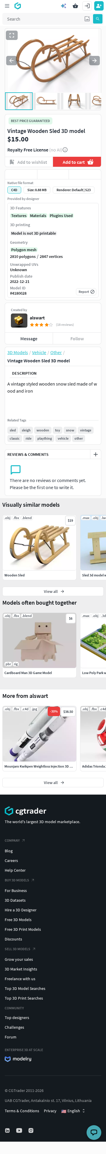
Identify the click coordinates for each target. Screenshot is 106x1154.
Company (12, 840)
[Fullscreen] (12, 35)
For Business (16, 890)
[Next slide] (94, 60)
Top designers (17, 1017)
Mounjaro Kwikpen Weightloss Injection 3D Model (41, 766)
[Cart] (75, 6)
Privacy (50, 1110)
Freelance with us (20, 978)
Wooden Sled (14, 575)
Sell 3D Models (17, 949)
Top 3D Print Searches (24, 998)
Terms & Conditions (22, 1110)
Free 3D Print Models (23, 929)
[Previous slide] (11, 60)
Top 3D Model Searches (25, 988)
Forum (10, 1037)
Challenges (14, 1027)
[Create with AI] (63, 6)
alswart (37, 318)
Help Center (15, 870)
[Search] (97, 19)
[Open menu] (7, 6)
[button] (87, 19)
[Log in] (87, 6)
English (70, 1111)
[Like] (21, 174)
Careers (11, 860)
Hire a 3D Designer (21, 910)
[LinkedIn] (8, 1130)
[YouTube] (19, 1130)
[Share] (85, 174)
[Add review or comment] (95, 454)
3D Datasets (15, 900)
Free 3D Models (18, 919)
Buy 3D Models (17, 880)
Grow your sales (19, 959)
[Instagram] (31, 1130)
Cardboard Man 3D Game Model (28, 673)
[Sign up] (99, 6)
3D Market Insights (21, 969)
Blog (9, 850)
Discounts (13, 939)
